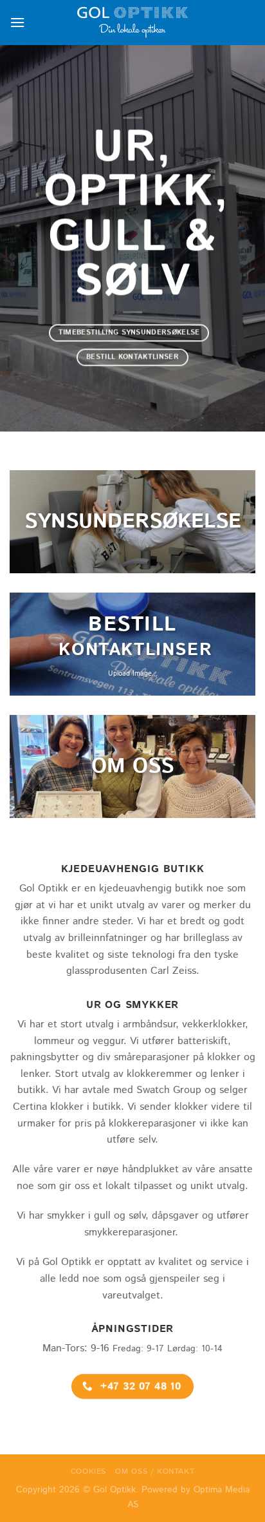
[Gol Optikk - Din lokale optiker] (132, 22)
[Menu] (17, 22)
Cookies (88, 1471)
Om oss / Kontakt (154, 1471)
